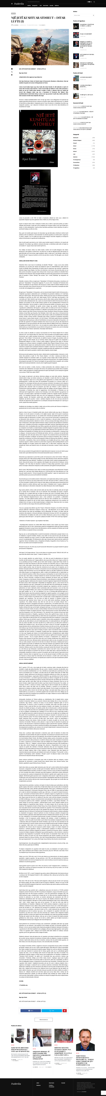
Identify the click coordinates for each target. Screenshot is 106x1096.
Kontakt (63, 1083)
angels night (76, 111)
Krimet (74, 148)
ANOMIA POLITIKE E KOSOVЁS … (86, 86)
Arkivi (37, 1083)
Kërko (93, 15)
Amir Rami (84, 1091)
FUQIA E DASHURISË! (86, 34)
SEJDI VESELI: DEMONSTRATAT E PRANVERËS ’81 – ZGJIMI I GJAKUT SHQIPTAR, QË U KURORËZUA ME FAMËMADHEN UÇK (85, 1060)
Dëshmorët (75, 137)
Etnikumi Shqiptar (77, 140)
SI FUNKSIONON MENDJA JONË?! (87, 55)
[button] (12, 3)
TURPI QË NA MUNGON (86, 95)
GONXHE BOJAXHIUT (86, 77)
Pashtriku (19, 3)
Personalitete (76, 162)
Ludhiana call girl (77, 117)
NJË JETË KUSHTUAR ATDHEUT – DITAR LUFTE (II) (32, 1001)
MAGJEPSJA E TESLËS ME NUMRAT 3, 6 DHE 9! (87, 25)
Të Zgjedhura (76, 168)
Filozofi (75, 143)
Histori (13, 13)
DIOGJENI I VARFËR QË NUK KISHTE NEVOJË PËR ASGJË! (87, 64)
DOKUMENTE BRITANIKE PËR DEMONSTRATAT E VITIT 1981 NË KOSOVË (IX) (20, 1049)
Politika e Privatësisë (51, 1086)
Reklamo (38, 1085)
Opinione (75, 157)
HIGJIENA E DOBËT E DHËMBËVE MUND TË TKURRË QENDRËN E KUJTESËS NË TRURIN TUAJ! (86, 44)
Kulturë (75, 151)
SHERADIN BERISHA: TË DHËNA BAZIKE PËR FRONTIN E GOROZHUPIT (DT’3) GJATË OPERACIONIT (42, 1055)
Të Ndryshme (76, 165)
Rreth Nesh (51, 1083)
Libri (74, 154)
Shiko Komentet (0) (44, 1019)
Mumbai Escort (76, 122)
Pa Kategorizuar (77, 159)
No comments (42, 25)
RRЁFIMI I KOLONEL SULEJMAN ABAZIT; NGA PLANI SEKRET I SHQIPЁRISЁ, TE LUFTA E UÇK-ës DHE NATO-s (63, 1051)
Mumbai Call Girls (77, 106)
